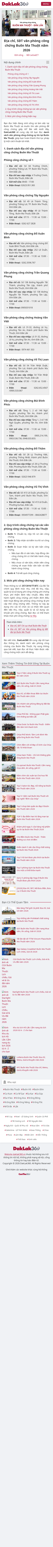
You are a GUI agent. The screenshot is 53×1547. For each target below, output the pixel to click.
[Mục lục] (47, 62)
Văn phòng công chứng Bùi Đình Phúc (25, 97)
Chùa (46, 1130)
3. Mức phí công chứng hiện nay (20, 116)
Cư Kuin (8, 1093)
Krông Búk (10, 1102)
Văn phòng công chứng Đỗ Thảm (22, 101)
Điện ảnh (30, 1135)
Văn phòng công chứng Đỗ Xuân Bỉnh (25, 81)
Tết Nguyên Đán (35, 1121)
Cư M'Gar (19, 1093)
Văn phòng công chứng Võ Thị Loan (23, 93)
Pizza (9, 1135)
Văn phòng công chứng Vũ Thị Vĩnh (23, 104)
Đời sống (19, 55)
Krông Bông (34, 1098)
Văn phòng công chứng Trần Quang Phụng (27, 85)
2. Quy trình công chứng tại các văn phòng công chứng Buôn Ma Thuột (25, 110)
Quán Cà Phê (42, 1116)
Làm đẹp (19, 1135)
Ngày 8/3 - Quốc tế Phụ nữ (16, 1125)
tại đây (33, 615)
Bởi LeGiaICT (32, 55)
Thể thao (21, 1139)
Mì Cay (9, 1116)
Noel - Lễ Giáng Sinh (24, 1116)
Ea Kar (30, 1093)
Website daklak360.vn (15, 1154)
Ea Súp (39, 1093)
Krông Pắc (38, 1102)
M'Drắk (8, 1106)
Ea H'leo (9, 1098)
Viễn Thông (42, 1135)
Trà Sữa (46, 1125)
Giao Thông (36, 1130)
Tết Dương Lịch (18, 1121)
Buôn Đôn (39, 1089)
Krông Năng (24, 1102)
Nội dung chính (12, 62)
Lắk (16, 1106)
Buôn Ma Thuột (12, 1089)
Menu (46, 3)
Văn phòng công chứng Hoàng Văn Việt (25, 89)
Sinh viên (33, 1139)
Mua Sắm (35, 1125)
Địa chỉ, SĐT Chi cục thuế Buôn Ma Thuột (28, 625)
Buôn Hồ (27, 1089)
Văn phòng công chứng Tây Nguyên (23, 77)
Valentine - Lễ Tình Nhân (16, 1130)
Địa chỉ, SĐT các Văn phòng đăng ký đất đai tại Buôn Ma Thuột (29, 630)
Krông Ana (20, 1098)
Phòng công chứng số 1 (18, 74)
